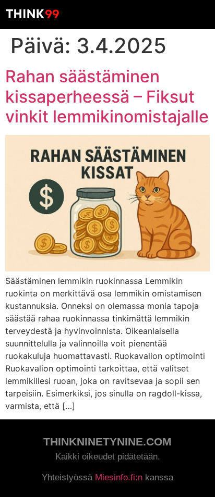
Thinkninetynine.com (107, 442)
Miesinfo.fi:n (118, 477)
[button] (202, 13)
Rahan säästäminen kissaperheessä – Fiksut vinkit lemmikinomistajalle (107, 96)
